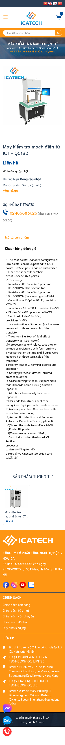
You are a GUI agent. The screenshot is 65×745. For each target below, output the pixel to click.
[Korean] (55, 4)
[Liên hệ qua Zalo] (7, 720)
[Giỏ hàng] (58, 18)
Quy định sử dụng (14, 628)
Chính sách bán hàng (16, 604)
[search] (58, 33)
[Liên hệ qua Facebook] (7, 708)
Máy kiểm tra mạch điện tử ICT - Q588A (15, 516)
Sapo (41, 722)
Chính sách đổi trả (15, 622)
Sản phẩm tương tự (32, 476)
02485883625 (23, 212)
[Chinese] (60, 4)
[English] (50, 4)
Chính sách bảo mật (16, 610)
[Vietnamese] (45, 4)
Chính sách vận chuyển (18, 616)
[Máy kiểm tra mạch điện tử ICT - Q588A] (16, 496)
